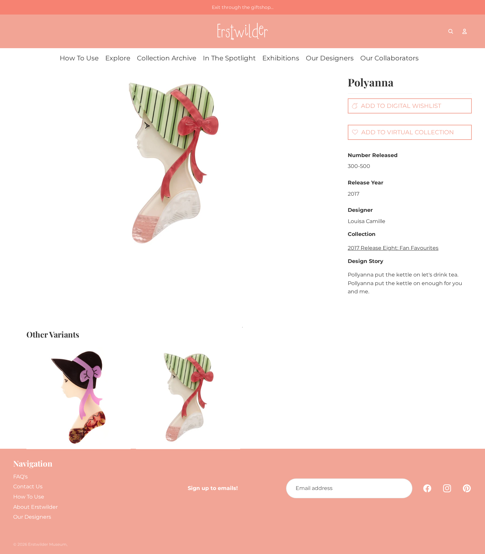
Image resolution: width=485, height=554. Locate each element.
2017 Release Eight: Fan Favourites (393, 248)
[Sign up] (402, 488)
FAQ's (20, 476)
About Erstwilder (35, 507)
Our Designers (32, 517)
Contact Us (28, 486)
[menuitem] (79, 58)
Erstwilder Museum (47, 544)
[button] (401, 132)
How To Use (28, 497)
